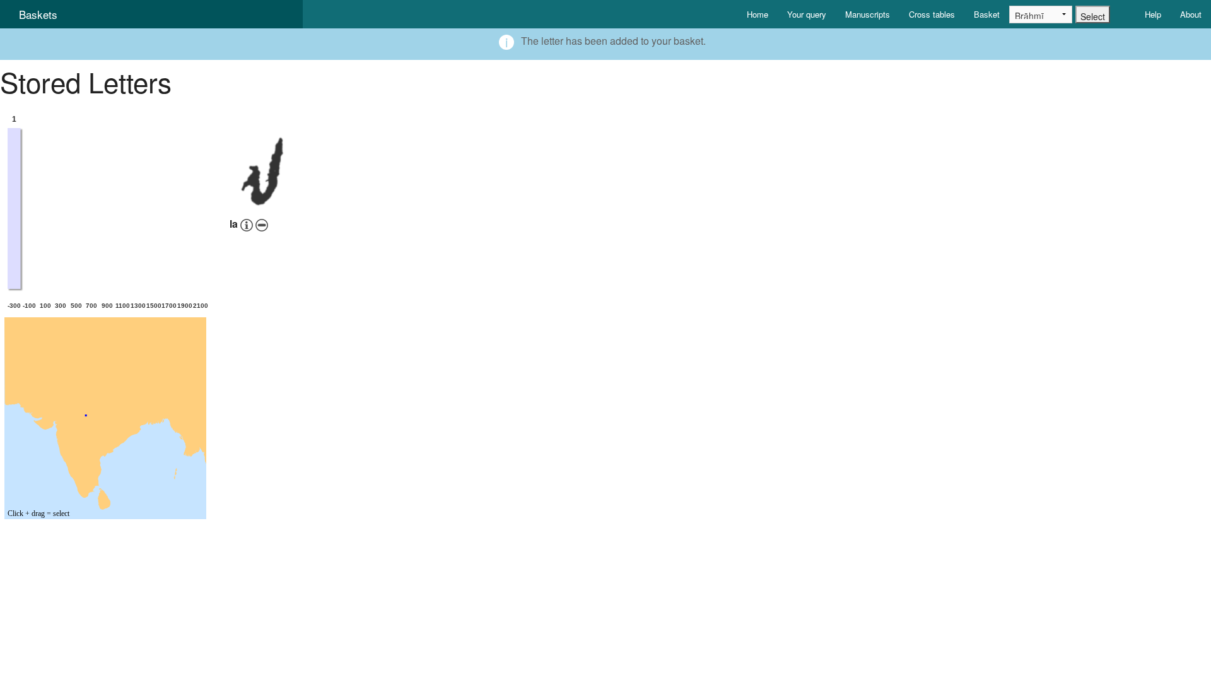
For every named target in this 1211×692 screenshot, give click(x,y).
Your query (806, 14)
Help (1153, 14)
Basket (987, 14)
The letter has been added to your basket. (613, 40)
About (1191, 14)
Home (757, 14)
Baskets (38, 14)
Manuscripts (867, 14)
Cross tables (932, 14)
